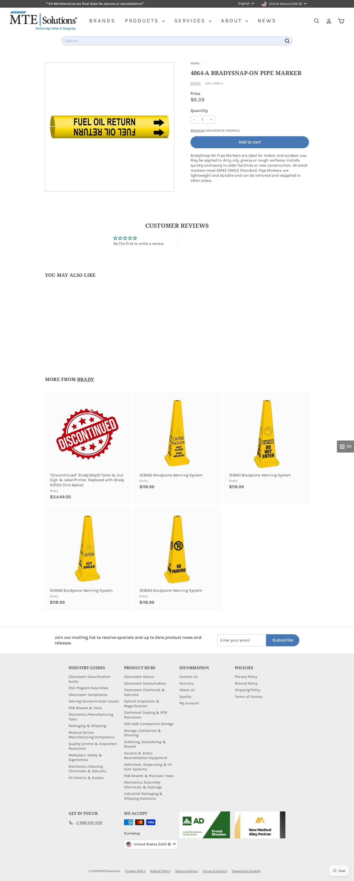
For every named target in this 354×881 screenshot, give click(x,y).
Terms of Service (249, 696)
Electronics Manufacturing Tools (91, 716)
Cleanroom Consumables (145, 683)
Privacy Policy (246, 676)
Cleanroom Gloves (139, 676)
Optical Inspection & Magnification (141, 703)
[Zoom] (109, 127)
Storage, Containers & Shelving (142, 733)
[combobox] (177, 41)
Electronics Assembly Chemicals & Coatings (143, 784)
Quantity (199, 110)
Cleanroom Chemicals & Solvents (144, 692)
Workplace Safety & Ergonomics (85, 757)
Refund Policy (246, 683)
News (267, 21)
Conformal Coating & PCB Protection (145, 714)
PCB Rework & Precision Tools (149, 776)
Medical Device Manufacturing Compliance (91, 734)
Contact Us (188, 676)
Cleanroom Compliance (88, 695)
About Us (187, 690)
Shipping (197, 130)
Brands (102, 21)
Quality (185, 696)
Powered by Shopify (246, 871)
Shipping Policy (247, 690)
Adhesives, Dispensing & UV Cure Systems (148, 766)
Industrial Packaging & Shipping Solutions (143, 796)
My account (189, 703)
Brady (195, 83)
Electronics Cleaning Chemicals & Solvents (87, 768)
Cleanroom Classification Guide (90, 679)
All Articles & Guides (86, 778)
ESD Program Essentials (89, 688)
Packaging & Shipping (87, 726)
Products (143, 21)
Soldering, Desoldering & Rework (145, 744)
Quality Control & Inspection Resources (93, 746)
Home (195, 63)
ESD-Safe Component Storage (149, 724)
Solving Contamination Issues (94, 701)
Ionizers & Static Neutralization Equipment (145, 755)
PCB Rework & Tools (85, 708)
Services (191, 21)
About (232, 21)
